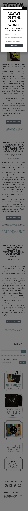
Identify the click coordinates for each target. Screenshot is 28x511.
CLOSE (24, 8)
